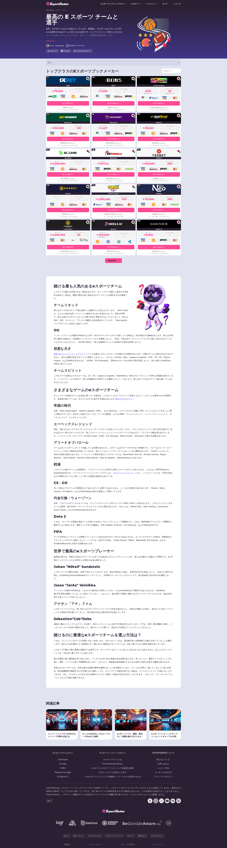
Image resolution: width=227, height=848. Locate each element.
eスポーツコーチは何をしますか (112, 772)
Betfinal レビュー (159, 143)
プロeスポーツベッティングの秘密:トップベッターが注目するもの (112, 776)
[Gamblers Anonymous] (72, 823)
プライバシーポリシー (163, 776)
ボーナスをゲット (68, 103)
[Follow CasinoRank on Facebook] (150, 800)
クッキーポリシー (95, 844)
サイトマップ (158, 844)
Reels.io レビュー (113, 251)
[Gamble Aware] (142, 823)
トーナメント (150, 3)
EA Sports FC (63, 776)
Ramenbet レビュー (113, 143)
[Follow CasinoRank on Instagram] (155, 800)
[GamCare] (89, 823)
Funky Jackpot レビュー (159, 107)
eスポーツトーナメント (123, 473)
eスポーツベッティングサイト (113, 3)
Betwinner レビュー (68, 143)
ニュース (177, 3)
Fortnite (62, 763)
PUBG (62, 768)
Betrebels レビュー (113, 178)
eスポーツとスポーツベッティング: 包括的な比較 (113, 768)
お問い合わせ (163, 763)
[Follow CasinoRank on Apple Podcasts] (178, 800)
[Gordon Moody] (110, 823)
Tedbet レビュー (159, 178)
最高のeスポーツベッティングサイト (69, 354)
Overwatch (63, 759)
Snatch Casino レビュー (113, 214)
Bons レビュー (113, 107)
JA (48, 801)
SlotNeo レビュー (159, 214)
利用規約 (67, 844)
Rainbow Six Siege (63, 772)
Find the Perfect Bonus (112, 763)
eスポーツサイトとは (113, 759)
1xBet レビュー (68, 107)
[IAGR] (60, 823)
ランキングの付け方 (163, 772)
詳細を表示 (112, 260)
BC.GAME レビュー (68, 178)
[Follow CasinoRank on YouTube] (167, 800)
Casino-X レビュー (159, 251)
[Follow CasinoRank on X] (161, 800)
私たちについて (163, 759)
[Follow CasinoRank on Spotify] (172, 800)
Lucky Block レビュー (68, 251)
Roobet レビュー (68, 214)
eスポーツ (135, 3)
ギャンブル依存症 (128, 844)
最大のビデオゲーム (123, 399)
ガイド (165, 3)
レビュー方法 (163, 768)
